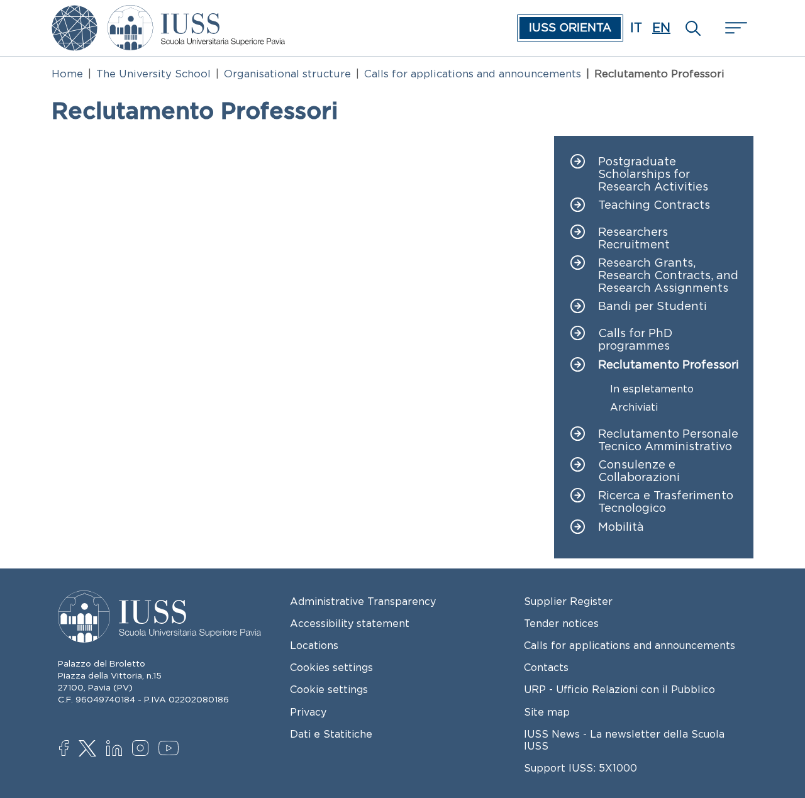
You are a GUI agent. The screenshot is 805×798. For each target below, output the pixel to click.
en (661, 28)
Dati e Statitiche (331, 734)
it (636, 28)
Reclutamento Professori (668, 365)
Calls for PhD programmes (635, 340)
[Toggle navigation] (734, 28)
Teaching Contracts (654, 205)
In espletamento (652, 389)
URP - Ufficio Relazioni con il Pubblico (619, 689)
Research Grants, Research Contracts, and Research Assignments (668, 275)
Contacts (546, 667)
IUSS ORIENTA (570, 27)
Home (67, 73)
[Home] (196, 14)
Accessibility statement (349, 623)
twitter (90, 749)
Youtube (169, 750)
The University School (153, 73)
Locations (314, 645)
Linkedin (117, 749)
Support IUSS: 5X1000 (580, 767)
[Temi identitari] (74, 14)
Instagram (143, 749)
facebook (70, 749)
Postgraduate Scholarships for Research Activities (653, 174)
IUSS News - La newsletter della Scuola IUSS (624, 739)
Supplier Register (568, 601)
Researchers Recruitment (634, 238)
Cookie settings (329, 689)
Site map (547, 712)
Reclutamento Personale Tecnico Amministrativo (668, 440)
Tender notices (561, 623)
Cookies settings (331, 667)
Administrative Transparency (363, 601)
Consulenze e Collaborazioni (639, 471)
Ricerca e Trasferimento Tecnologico (665, 502)
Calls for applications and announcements (472, 73)
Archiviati (634, 407)
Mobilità (621, 527)
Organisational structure (287, 73)
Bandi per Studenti (652, 307)
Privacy (308, 712)
